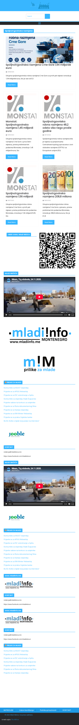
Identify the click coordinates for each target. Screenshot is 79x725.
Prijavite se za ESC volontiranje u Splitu (19, 395)
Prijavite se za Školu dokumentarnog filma (20, 406)
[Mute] (69, 315)
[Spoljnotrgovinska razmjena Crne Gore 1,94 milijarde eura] (39, 50)
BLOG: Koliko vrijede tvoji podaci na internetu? (21, 421)
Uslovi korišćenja (26, 710)
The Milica (15, 719)
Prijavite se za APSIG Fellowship (16, 391)
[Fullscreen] (73, 315)
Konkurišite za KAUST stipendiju (16, 388)
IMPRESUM (8, 710)
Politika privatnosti (48, 710)
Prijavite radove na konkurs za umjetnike (19, 402)
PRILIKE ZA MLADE (14, 382)
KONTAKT (67, 710)
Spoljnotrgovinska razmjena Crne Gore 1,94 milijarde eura (38, 66)
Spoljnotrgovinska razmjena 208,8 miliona (57, 195)
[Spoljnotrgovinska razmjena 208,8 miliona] (58, 178)
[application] (39, 297)
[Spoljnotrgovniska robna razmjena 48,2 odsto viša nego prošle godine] (58, 106)
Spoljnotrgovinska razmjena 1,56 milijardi (19, 195)
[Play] (6, 315)
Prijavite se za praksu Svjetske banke (18, 417)
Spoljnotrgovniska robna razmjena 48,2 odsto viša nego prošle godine (57, 126)
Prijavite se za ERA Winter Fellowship (18, 413)
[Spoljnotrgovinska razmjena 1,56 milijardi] (21, 178)
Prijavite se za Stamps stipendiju (16, 410)
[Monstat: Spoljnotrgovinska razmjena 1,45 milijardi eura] (21, 106)
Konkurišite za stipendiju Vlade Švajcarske (20, 399)
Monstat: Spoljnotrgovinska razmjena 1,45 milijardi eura (19, 126)
